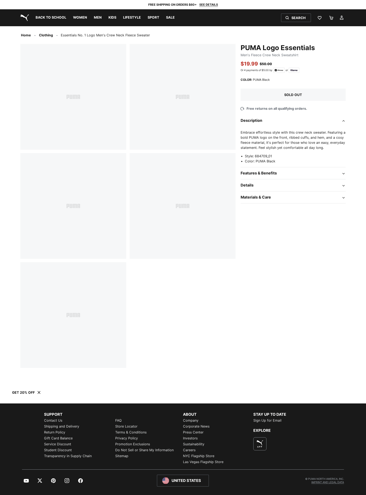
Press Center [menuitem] (193, 432)
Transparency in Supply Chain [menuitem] (68, 456)
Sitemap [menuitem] (121, 456)
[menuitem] (51, 17)
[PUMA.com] (23, 18)
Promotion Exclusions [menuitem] (132, 444)
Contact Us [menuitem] (53, 420)
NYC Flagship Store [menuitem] (198, 456)
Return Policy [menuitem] (54, 432)
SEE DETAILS (208, 4)
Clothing (46, 35)
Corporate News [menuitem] (196, 426)
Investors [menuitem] (190, 438)
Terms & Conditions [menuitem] (131, 432)
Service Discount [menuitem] (57, 444)
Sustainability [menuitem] (193, 444)
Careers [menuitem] (189, 450)
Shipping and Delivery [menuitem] (61, 426)
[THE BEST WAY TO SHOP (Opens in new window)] (259, 443)
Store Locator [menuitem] (126, 426)
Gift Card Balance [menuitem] (58, 438)
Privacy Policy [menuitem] (126, 438)
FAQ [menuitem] (118, 420)
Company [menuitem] (190, 420)
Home (26, 35)
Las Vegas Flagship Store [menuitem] (203, 462)
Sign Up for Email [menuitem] (267, 420)
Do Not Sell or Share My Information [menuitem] (144, 450)
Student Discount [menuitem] (58, 450)
